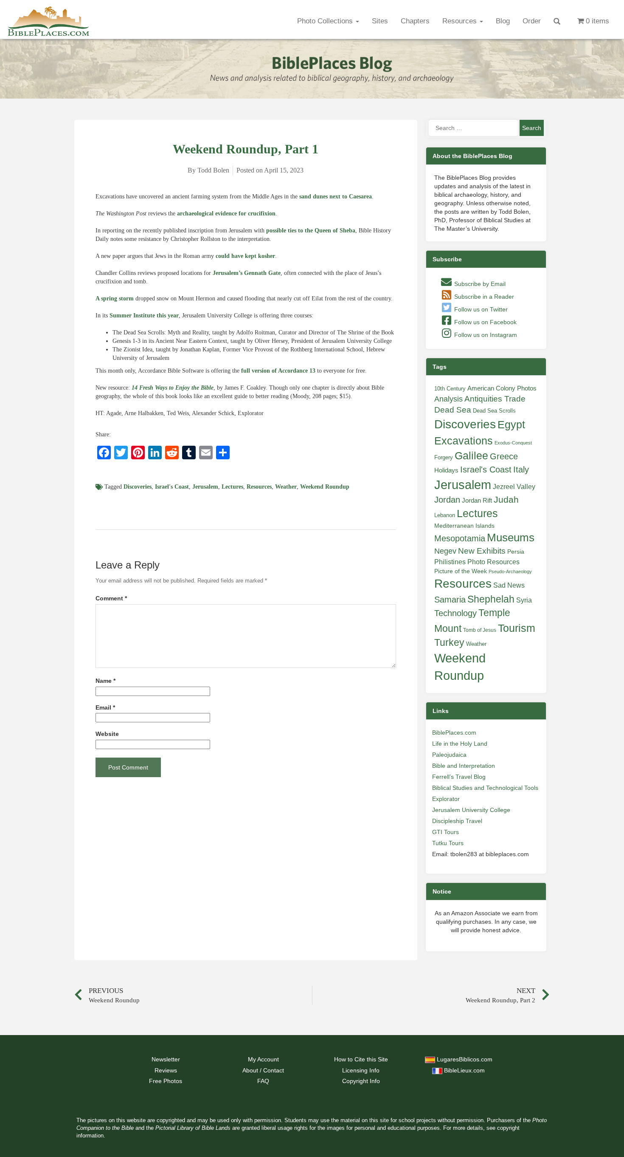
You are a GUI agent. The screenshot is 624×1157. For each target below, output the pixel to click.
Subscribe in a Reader (483, 296)
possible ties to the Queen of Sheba (310, 230)
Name (105, 681)
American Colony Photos (502, 388)
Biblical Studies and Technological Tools (485, 787)
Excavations (463, 441)
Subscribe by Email (479, 283)
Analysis (448, 398)
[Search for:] (473, 128)
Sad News (509, 585)
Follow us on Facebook (485, 322)
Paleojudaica (449, 754)
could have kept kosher (245, 256)
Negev (445, 551)
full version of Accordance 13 (278, 371)
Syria (524, 600)
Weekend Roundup (324, 487)
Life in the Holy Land (459, 743)
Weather (286, 487)
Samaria (450, 599)
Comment (111, 598)
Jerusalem (205, 487)
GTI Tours (445, 832)
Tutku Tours (448, 843)
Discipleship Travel (457, 821)
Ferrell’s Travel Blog (459, 776)
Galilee (471, 455)
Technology (455, 613)
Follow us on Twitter (480, 309)
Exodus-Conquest (513, 442)
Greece (504, 456)
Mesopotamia (459, 538)
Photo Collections (326, 21)
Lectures (232, 487)
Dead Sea (452, 409)
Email (105, 707)
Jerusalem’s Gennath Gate (247, 273)
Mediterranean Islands (464, 525)
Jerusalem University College (471, 809)
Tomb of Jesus (479, 630)
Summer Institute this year (144, 315)
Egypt (511, 424)
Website (107, 734)
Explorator (446, 798)
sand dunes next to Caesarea (335, 196)
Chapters (415, 21)
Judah (506, 499)
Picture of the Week (460, 571)
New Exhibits (482, 550)
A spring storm (115, 298)
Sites (380, 21)
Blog (503, 21)
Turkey (449, 642)
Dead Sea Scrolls (494, 410)
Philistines (450, 562)
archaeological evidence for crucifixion (226, 213)
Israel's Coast (172, 487)
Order (532, 21)
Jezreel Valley (514, 486)
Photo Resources (493, 562)
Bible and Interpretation (463, 765)
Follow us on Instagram (485, 334)
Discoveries (138, 487)
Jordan (447, 499)
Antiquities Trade (495, 398)
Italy (521, 469)
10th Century (450, 388)
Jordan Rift (477, 500)
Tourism (516, 628)
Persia (515, 551)
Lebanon (444, 515)
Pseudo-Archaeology (510, 571)
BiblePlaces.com (454, 732)
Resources (460, 21)
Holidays (446, 470)
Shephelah (490, 599)
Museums (510, 537)
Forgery (443, 457)
